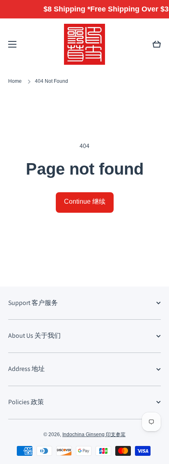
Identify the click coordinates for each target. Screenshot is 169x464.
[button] (157, 44)
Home (15, 81)
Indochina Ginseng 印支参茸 (94, 434)
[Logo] (84, 44)
